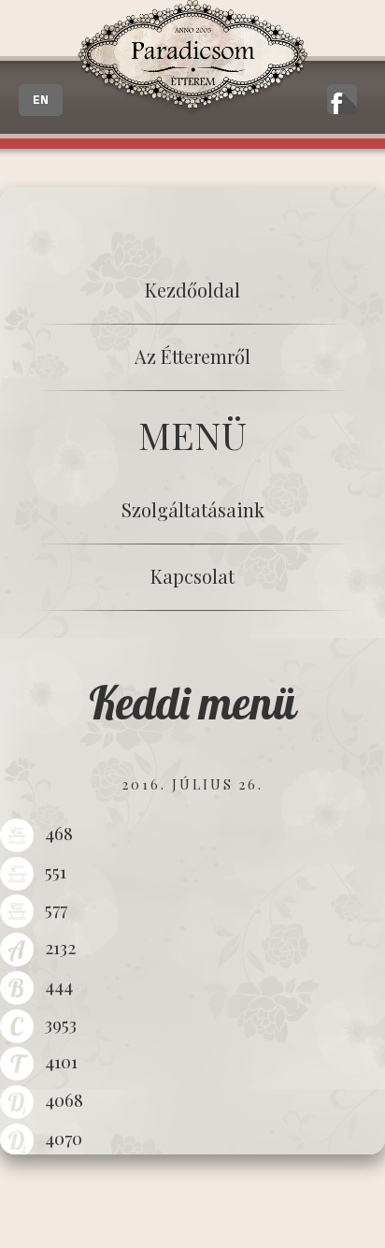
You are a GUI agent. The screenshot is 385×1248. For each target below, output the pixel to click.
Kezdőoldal (192, 289)
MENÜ (192, 434)
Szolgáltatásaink (192, 509)
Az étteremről (192, 356)
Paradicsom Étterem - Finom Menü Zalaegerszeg (192, 58)
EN (41, 100)
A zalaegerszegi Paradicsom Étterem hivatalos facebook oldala (342, 99)
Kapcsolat (192, 575)
